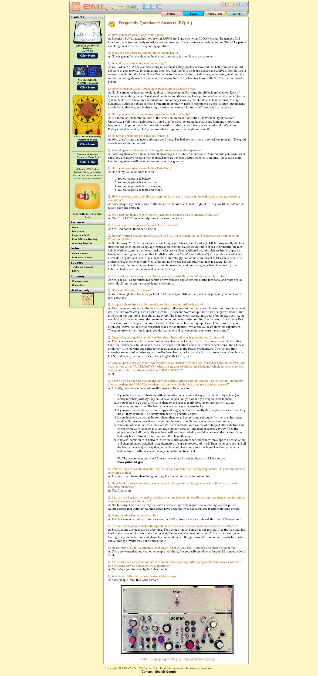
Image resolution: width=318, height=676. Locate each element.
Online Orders (80, 253)
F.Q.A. (75, 271)
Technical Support (82, 267)
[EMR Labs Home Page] (171, 15)
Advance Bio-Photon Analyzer (87, 47)
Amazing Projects (82, 243)
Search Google (165, 671)
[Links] (237, 15)
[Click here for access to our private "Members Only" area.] (88, 304)
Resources (78, 231)
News (75, 227)
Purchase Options (82, 257)
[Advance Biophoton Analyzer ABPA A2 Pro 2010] (87, 43)
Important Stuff (80, 235)
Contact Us (78, 285)
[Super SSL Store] (193, 15)
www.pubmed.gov (130, 462)
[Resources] (215, 15)
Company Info (80, 281)
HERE (129, 218)
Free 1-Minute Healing (84, 239)
